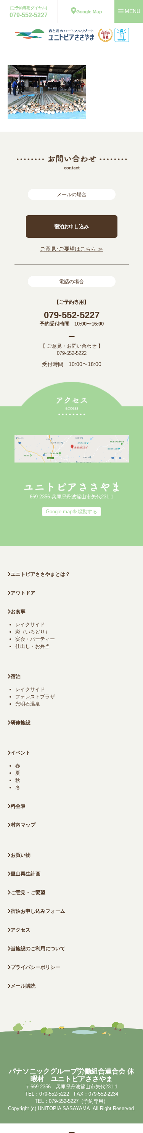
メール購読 (23, 986)
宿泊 (16, 676)
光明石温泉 (27, 704)
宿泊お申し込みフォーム (38, 911)
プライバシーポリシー (35, 967)
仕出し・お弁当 (32, 646)
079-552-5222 (72, 353)
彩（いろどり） (32, 632)
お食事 (18, 611)
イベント (21, 753)
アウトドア (23, 593)
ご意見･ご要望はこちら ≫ (71, 249)
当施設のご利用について (38, 948)
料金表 (18, 806)
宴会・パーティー (35, 639)
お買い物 (21, 855)
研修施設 (21, 722)
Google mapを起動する (71, 511)
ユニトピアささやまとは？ (40, 574)
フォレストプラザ (35, 696)
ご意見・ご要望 (28, 892)
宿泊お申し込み (71, 226)
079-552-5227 (29, 15)
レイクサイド (30, 624)
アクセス (21, 930)
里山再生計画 (25, 874)
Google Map (89, 12)
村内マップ (23, 825)
